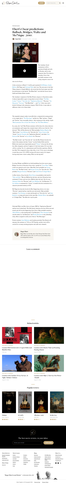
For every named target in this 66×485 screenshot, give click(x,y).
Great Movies (37, 458)
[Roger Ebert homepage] (10, 3)
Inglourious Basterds (36, 101)
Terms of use (37, 482)
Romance (25, 458)
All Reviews (4, 458)
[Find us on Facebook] (56, 463)
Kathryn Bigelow (44, 130)
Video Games (48, 457)
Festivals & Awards (16, 25)
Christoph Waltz (29, 87)
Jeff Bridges (44, 85)
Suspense (25, 462)
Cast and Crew (5, 460)
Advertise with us (59, 458)
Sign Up (4, 465)
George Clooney (35, 169)
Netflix (24, 457)
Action (14, 455)
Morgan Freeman (21, 171)
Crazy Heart (45, 165)
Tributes (36, 466)
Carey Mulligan (35, 181)
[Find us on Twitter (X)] (60, 463)
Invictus (21, 103)
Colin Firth (38, 171)
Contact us (57, 457)
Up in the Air (26, 101)
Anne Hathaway (25, 220)
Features (47, 461)
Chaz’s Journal (37, 457)
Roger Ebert (18, 39)
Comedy (15, 458)
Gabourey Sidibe (16, 181)
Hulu (14, 466)
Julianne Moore (42, 195)
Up (39, 103)
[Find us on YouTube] (58, 463)
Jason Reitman (24, 132)
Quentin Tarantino (22, 134)
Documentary (16, 460)
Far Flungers (37, 462)
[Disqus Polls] (33, 268)
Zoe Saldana (15, 183)
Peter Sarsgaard (45, 212)
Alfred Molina (16, 212)
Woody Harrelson (37, 214)
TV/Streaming (48, 463)
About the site (58, 455)
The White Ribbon (43, 122)
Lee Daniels (30, 136)
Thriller (24, 464)
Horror (14, 464)
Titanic (38, 144)
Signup (41, 3)
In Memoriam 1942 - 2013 (28, 475)
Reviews (36, 455)
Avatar (19, 101)
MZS (35, 460)
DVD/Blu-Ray (48, 455)
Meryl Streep (32, 175)
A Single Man (46, 171)
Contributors (58, 460)
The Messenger (28, 118)
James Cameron (43, 132)
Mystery (25, 455)
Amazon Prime (16, 457)
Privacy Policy (45, 482)
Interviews (36, 464)
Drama (14, 462)
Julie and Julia (16, 177)
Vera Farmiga (21, 193)
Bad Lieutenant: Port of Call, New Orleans (24, 122)
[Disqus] (33, 301)
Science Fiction (26, 460)
